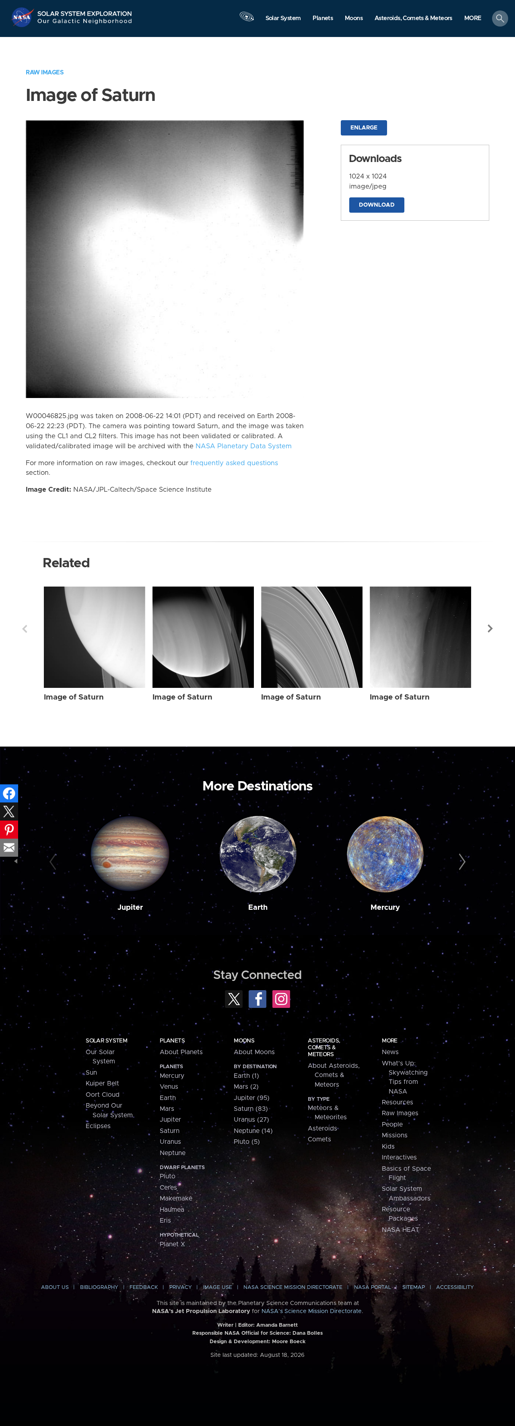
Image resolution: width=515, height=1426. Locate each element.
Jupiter (130, 907)
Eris (165, 1220)
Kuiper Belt (102, 1083)
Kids (388, 1146)
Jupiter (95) (252, 1098)
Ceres (168, 1187)
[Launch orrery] (247, 20)
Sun (91, 1072)
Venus (169, 1086)
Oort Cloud (102, 1095)
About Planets (181, 1052)
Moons (244, 1041)
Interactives (399, 1157)
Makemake (176, 1198)
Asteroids (322, 1128)
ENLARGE (363, 128)
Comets (319, 1139)
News (390, 1052)
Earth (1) (246, 1076)
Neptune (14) (253, 1131)
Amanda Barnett (277, 1325)
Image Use (217, 1287)
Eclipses (98, 1126)
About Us (55, 1287)
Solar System (106, 1041)
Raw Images (45, 73)
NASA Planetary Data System (244, 446)
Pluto (167, 1176)
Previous (25, 629)
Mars (167, 1109)
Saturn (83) (251, 1109)
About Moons (254, 1052)
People (392, 1124)
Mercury (385, 907)
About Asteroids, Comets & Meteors (334, 1075)
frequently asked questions (234, 463)
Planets (172, 1041)
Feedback (144, 1287)
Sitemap (413, 1287)
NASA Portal (372, 1287)
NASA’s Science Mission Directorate (312, 1311)
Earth (258, 907)
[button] (473, 19)
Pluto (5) (247, 1142)
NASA (23, 17)
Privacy (180, 1287)
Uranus (170, 1142)
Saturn (169, 1131)
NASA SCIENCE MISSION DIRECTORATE (292, 1287)
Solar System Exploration (85, 11)
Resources (397, 1102)
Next (490, 629)
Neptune (172, 1153)
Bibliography (99, 1287)
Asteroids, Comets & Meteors (324, 1047)
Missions (395, 1135)
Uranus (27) (251, 1119)
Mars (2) (246, 1086)
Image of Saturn (74, 697)
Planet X (172, 1244)
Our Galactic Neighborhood (85, 23)
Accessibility (455, 1287)
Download (377, 205)
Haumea (172, 1209)
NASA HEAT (400, 1230)
